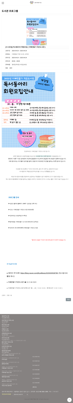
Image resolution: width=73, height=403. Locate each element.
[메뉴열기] (3, 3)
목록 (68, 299)
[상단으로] (69, 400)
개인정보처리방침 (6, 394)
